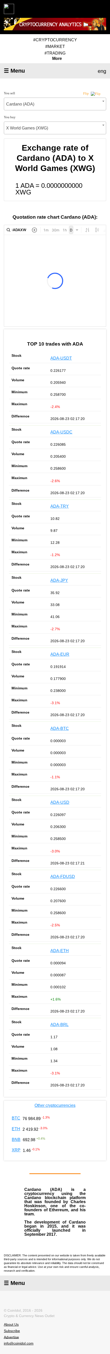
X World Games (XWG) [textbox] (27, 128)
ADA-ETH (59, 951)
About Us (11, 1324)
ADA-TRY (59, 506)
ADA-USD (59, 802)
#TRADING (55, 53)
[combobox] (55, 104)
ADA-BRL (59, 1024)
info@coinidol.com (19, 1343)
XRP (16, 1150)
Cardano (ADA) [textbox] (20, 104)
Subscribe (12, 1331)
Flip (86, 93)
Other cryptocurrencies (55, 1105)
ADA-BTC (59, 728)
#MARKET (55, 46)
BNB (16, 1139)
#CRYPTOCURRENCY (55, 40)
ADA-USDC (61, 432)
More (57, 59)
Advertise (11, 1337)
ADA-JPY (59, 580)
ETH (16, 1129)
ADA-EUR (59, 654)
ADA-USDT (61, 358)
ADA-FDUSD (62, 876)
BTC (16, 1118)
